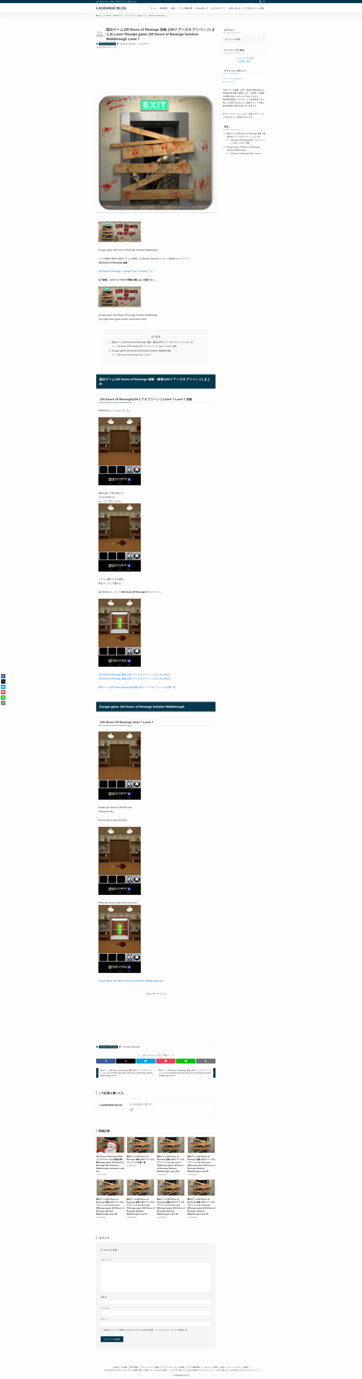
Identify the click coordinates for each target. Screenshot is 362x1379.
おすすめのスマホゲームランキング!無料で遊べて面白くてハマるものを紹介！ (136, 1370)
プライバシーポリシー (233, 79)
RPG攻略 (134, 1367)
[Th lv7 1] (119, 571)
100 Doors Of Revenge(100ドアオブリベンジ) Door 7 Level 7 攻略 (147, 346)
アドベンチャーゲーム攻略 (173, 1367)
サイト (104, 1319)
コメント (106, 1259)
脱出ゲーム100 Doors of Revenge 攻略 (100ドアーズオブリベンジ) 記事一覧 (136, 687)
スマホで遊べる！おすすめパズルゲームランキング (236, 1370)
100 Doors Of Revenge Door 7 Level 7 (134, 355)
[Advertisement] (156, 69)
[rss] (260, 1)
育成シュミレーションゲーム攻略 (234, 1367)
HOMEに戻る (244, 61)
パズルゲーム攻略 (210, 1367)
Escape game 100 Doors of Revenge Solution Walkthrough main (130, 981)
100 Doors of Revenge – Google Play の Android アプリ (126, 271)
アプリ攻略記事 (193, 1367)
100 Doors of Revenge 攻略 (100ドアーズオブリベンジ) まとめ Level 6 (134, 678)
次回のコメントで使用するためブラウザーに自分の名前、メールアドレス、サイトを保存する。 (146, 1330)
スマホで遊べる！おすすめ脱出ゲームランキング (192, 1370)
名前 (104, 1297)
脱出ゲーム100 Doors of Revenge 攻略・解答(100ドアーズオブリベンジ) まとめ (152, 342)
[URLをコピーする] (206, 1061)
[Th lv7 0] (119, 484)
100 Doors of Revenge (107, 44)
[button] (106, 1061)
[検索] (264, 1)
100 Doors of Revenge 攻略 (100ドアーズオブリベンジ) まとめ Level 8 (134, 674)
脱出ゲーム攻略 (120, 1367)
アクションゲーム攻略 (150, 1367)
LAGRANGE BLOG (111, 8)
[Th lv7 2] (119, 666)
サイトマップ (229, 82)
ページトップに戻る (244, 58)
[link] (131, 1110)
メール (105, 1308)
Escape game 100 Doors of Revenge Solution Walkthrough (141, 350)
